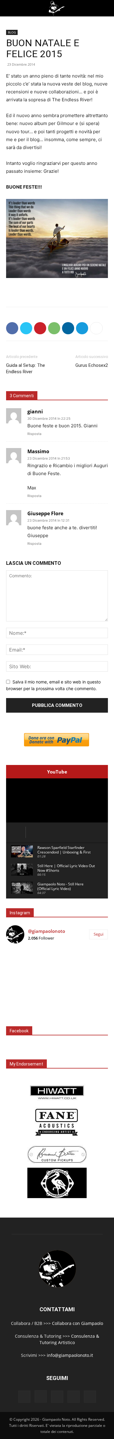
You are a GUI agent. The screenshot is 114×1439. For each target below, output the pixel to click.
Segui (98, 934)
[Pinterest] (40, 328)
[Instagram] (41, 1396)
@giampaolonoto (46, 931)
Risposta (34, 434)
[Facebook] (12, 328)
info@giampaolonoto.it (70, 1355)
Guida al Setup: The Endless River (25, 368)
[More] (96, 328)
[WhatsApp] (54, 328)
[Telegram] (82, 328)
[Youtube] (90, 1397)
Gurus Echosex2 (91, 365)
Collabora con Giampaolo (77, 1323)
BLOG (12, 32)
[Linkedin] (68, 328)
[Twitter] (26, 328)
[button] (9, 8)
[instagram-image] (23, 965)
